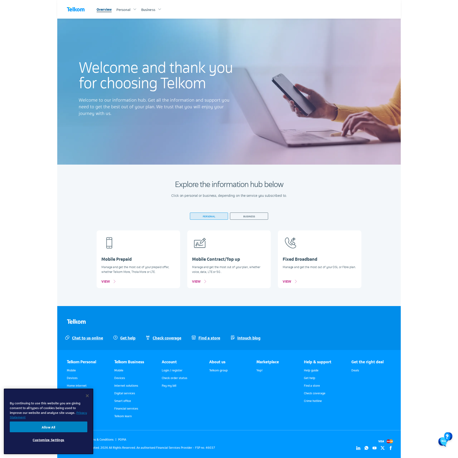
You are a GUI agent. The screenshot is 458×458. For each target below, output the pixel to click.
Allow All (48, 427)
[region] (48, 421)
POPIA (122, 439)
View (105, 281)
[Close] (87, 395)
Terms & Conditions (101, 439)
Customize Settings (48, 439)
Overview (104, 9)
